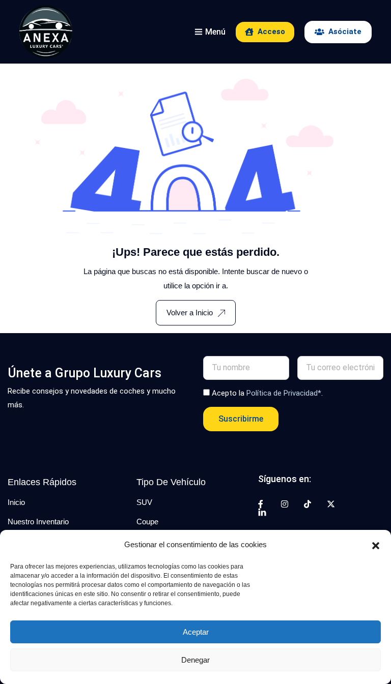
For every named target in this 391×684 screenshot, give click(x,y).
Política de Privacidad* (283, 393)
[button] (376, 545)
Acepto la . (267, 393)
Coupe (147, 521)
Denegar (195, 660)
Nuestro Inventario (38, 521)
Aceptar (196, 632)
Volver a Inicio (189, 312)
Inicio (16, 502)
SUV (144, 502)
